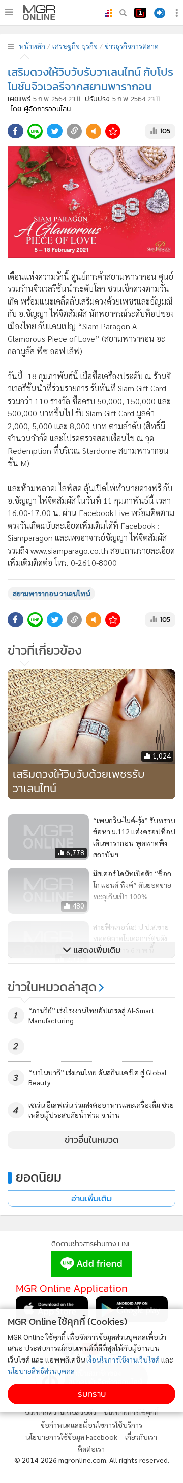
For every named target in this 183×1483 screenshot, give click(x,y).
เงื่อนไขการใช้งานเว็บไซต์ (123, 1359)
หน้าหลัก (32, 45)
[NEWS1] (140, 13)
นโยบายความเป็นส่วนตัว (60, 1412)
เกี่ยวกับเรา (141, 1436)
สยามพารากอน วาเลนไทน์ (51, 593)
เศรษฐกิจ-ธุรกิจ (75, 45)
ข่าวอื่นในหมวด (92, 1139)
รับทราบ (92, 1393)
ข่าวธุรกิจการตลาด (132, 45)
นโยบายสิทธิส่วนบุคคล (41, 1370)
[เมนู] (9, 12)
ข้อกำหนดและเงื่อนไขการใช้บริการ (91, 1424)
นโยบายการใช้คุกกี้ (131, 1412)
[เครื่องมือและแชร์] (178, 13)
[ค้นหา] (123, 12)
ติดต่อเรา (91, 1449)
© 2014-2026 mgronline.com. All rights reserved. (91, 1459)
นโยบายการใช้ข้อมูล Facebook (71, 1436)
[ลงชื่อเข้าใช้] (159, 13)
